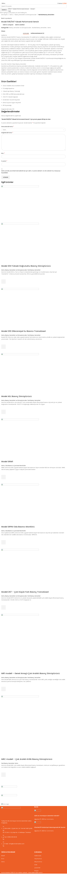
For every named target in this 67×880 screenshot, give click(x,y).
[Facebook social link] (30, 1)
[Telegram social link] (38, 1)
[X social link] (32, 1)
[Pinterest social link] (34, 1)
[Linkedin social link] (36, 1)
